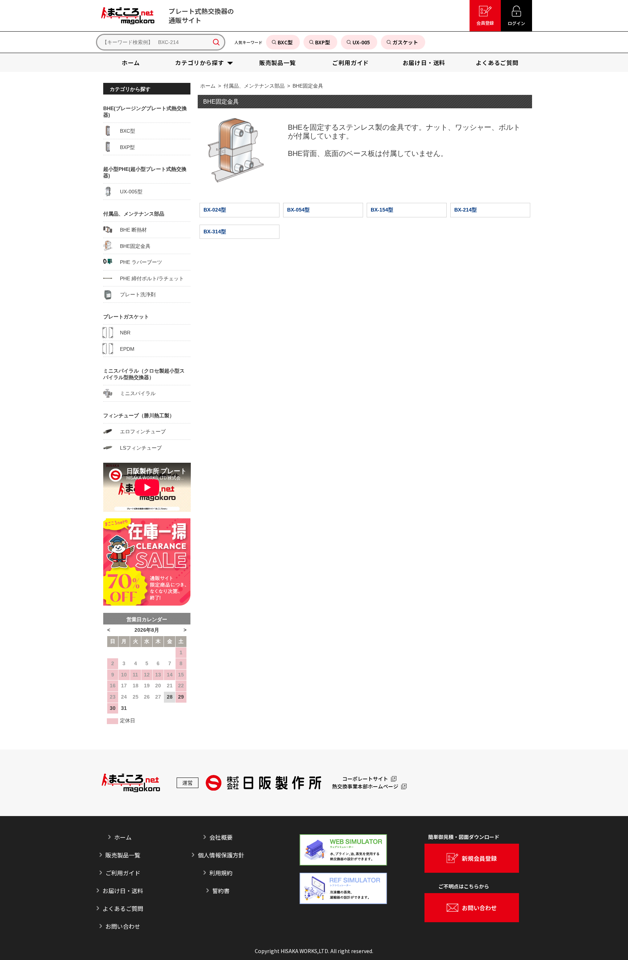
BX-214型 (465, 210)
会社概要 (221, 837)
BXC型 (124, 131)
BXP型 (124, 147)
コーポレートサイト (365, 779)
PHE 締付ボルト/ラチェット (148, 278)
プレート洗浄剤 (134, 294)
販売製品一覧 (122, 855)
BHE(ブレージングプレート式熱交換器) (145, 111)
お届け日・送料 (122, 890)
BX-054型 (298, 210)
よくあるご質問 (122, 908)
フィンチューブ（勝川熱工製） (138, 415)
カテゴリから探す (130, 89)
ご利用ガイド (122, 873)
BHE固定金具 (308, 86)
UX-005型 (127, 191)
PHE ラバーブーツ (137, 262)
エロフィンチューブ (139, 431)
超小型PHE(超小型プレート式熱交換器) (144, 172)
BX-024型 (215, 210)
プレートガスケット (126, 317)
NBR (121, 333)
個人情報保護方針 (221, 855)
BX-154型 (382, 210)
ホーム (208, 86)
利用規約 (221, 873)
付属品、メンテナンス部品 (254, 86)
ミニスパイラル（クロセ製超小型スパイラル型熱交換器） (144, 374)
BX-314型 (215, 231)
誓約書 (221, 890)
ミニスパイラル (134, 393)
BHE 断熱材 (130, 230)
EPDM (123, 349)
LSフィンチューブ (137, 448)
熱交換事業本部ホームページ (365, 786)
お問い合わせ (122, 926)
